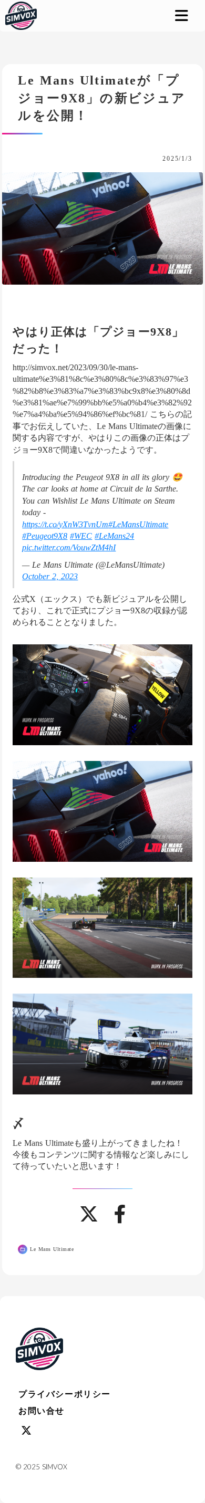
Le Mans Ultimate (52, 1249)
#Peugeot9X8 (44, 535)
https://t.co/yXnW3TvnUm (65, 524)
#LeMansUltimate (138, 524)
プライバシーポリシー (64, 1394)
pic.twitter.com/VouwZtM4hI (69, 547)
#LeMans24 (114, 535)
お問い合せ (41, 1410)
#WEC (81, 535)
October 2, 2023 (50, 576)
